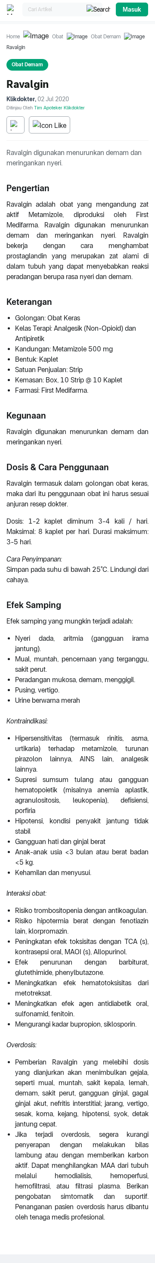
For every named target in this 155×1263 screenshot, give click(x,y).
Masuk (132, 9)
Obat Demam (106, 37)
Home (13, 37)
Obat (57, 37)
